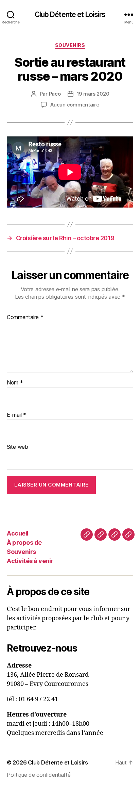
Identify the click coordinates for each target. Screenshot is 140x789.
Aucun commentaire (74, 104)
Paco (55, 94)
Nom (15, 383)
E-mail (16, 415)
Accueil (18, 533)
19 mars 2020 (93, 94)
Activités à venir (30, 560)
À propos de (24, 542)
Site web (17, 447)
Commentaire (25, 317)
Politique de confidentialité (38, 774)
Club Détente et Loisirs (70, 14)
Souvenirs (70, 45)
